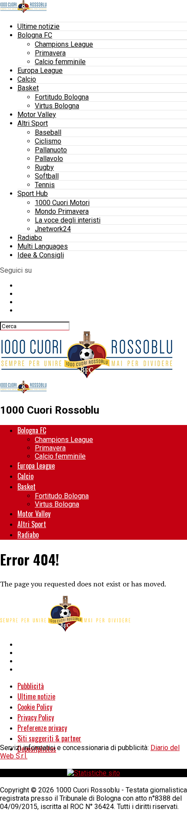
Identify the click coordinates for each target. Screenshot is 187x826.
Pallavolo (49, 158)
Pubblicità (30, 686)
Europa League (40, 70)
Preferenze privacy (42, 728)
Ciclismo (48, 141)
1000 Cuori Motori (62, 203)
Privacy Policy (35, 717)
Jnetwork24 (53, 229)
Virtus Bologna (57, 106)
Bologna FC (34, 35)
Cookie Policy (34, 707)
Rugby (44, 167)
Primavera (50, 53)
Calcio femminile (60, 62)
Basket (28, 88)
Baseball (48, 132)
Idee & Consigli (40, 255)
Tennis (45, 185)
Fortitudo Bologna (62, 97)
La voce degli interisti (67, 220)
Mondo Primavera (62, 211)
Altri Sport (32, 123)
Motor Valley (36, 114)
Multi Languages (42, 246)
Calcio (26, 79)
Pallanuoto (51, 150)
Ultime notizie (38, 26)
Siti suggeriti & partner (49, 738)
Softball (47, 176)
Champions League (64, 44)
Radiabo (29, 237)
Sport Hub (32, 193)
